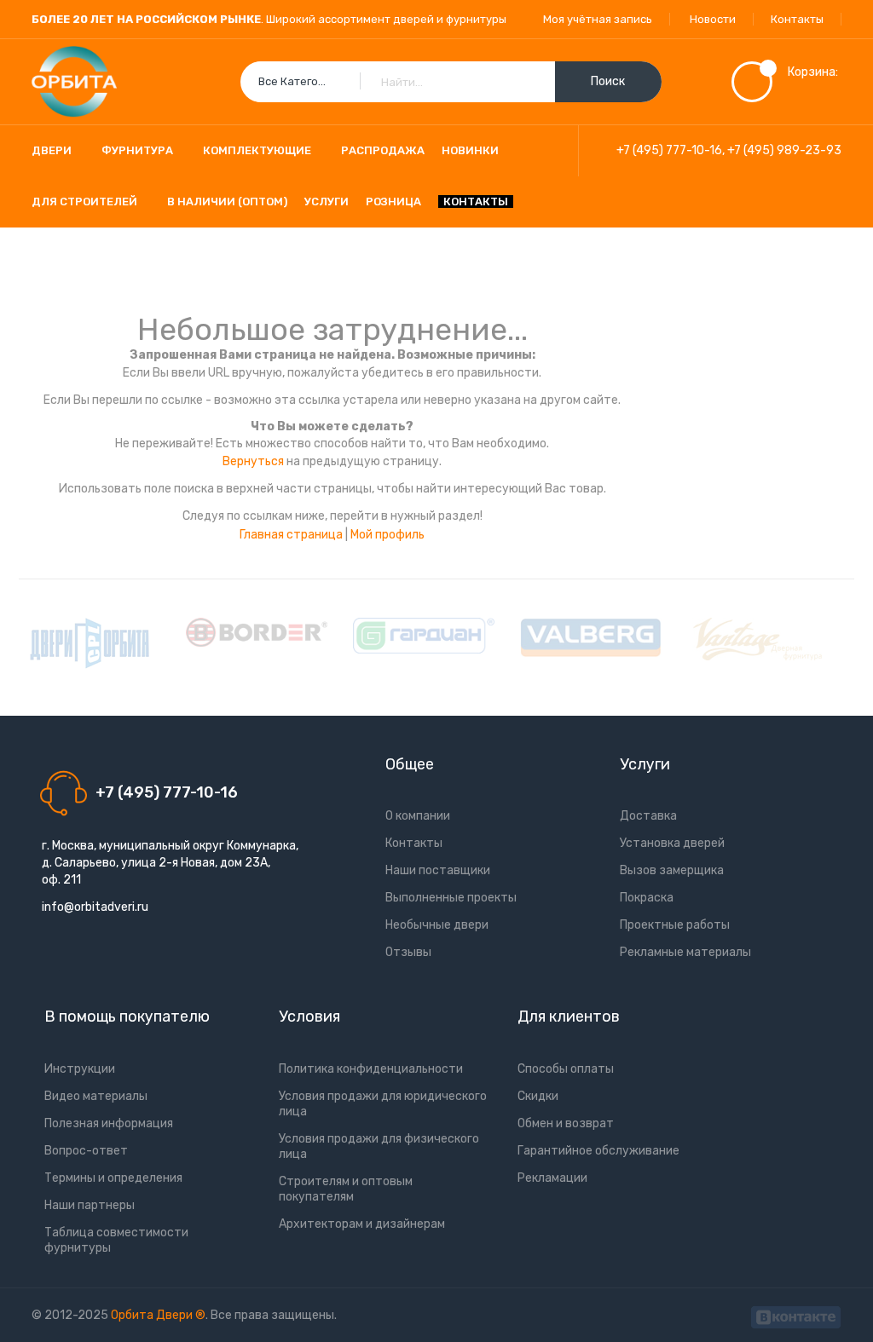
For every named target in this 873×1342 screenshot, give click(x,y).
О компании (417, 816)
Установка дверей (672, 843)
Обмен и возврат (565, 1123)
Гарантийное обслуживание (598, 1150)
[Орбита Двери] (74, 82)
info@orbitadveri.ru (95, 907)
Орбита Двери (153, 1315)
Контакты (797, 19)
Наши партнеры (89, 1205)
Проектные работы (675, 925)
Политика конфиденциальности (371, 1069)
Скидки (537, 1096)
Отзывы (408, 952)
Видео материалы (95, 1096)
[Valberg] (591, 638)
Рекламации (552, 1178)
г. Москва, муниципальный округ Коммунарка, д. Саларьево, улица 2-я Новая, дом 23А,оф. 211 (170, 862)
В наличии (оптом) (227, 201)
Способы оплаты (565, 1069)
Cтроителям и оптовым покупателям (346, 1189)
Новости (713, 19)
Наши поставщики (437, 870)
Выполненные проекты (451, 897)
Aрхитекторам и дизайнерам (362, 1224)
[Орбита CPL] (89, 643)
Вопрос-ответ (86, 1150)
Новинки (470, 150)
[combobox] (451, 81)
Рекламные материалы (685, 952)
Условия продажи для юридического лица (383, 1104)
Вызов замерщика (672, 870)
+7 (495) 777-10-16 (669, 150)
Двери (52, 150)
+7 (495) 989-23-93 (784, 150)
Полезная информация (108, 1123)
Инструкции (79, 1069)
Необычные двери (437, 925)
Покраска (647, 897)
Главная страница (291, 534)
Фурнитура (137, 150)
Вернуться (253, 461)
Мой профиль (387, 534)
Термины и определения (113, 1178)
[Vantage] (758, 639)
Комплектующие (257, 150)
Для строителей (84, 201)
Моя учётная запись (597, 19)
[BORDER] (256, 633)
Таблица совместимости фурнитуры (116, 1240)
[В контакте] (795, 1315)
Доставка (648, 816)
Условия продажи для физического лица (379, 1146)
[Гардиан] (423, 636)
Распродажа (383, 150)
